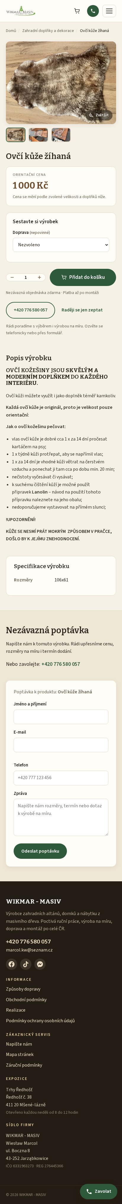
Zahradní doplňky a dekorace (48, 31)
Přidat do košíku (87, 277)
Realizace (15, 1010)
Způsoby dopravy (23, 989)
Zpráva (20, 793)
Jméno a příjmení (30, 704)
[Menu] (109, 11)
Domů (11, 31)
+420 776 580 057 (30, 310)
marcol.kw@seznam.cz (29, 950)
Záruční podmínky (24, 1065)
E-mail (20, 732)
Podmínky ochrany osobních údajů (40, 1020)
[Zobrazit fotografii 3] (61, 135)
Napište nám (19, 1044)
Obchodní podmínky (26, 999)
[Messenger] (40, 964)
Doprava (31, 232)
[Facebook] (11, 964)
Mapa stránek (19, 1054)
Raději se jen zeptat (82, 310)
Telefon (21, 765)
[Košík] (77, 10)
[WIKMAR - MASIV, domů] (21, 11)
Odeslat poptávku (40, 851)
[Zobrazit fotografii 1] (15, 135)
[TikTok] (25, 964)
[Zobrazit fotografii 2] (38, 135)
